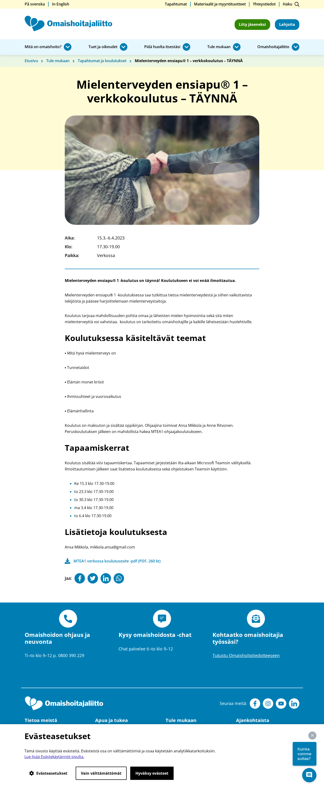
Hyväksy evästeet (151, 773)
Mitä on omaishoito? (43, 47)
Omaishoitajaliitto (273, 47)
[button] (312, 736)
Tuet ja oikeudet (102, 47)
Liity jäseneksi (252, 24)
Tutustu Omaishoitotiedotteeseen (246, 655)
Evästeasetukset (51, 773)
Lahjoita (287, 24)
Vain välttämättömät (101, 773)
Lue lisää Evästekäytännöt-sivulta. (54, 756)
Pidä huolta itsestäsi (162, 47)
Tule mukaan (219, 47)
